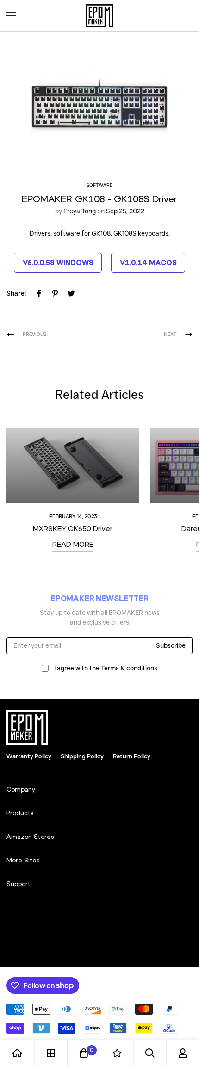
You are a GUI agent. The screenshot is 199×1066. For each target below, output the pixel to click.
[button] (182, 16)
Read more (72, 544)
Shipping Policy (82, 756)
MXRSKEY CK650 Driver (72, 528)
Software (99, 185)
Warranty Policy (28, 756)
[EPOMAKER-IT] (99, 15)
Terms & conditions (129, 668)
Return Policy (131, 756)
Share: (16, 293)
